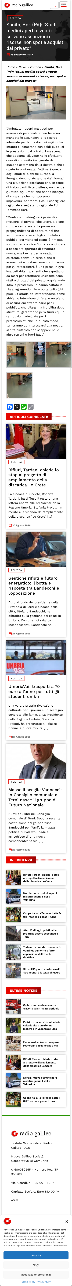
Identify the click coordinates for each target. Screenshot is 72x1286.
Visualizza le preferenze (36, 1274)
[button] (67, 1221)
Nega (36, 1265)
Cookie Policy (28, 1282)
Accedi (15, 1199)
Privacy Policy (44, 1282)
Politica (15, 18)
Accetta (36, 1255)
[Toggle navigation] (63, 4)
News (22, 67)
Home (10, 67)
